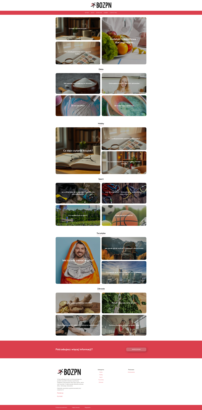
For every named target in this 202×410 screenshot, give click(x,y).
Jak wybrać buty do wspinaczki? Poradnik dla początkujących (77, 193)
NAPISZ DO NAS (136, 349)
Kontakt (60, 396)
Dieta (93, 13)
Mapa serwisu (76, 407)
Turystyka (113, 13)
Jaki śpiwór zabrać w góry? (78, 260)
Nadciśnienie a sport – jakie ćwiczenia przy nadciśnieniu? (77, 325)
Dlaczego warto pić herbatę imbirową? (78, 303)
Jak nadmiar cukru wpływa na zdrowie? (78, 83)
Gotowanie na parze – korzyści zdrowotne (124, 83)
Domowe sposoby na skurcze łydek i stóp (124, 325)
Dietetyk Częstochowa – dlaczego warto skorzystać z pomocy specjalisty (124, 40)
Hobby (106, 13)
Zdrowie (99, 13)
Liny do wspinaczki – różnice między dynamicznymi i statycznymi (124, 193)
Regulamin (87, 407)
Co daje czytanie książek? (78, 29)
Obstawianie (131, 372)
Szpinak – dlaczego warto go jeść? (124, 303)
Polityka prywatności (61, 407)
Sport (87, 13)
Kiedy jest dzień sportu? (124, 215)
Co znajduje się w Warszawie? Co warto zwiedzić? (124, 272)
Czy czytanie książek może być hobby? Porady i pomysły (124, 163)
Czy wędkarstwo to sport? (78, 215)
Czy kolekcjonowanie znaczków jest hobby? (78, 53)
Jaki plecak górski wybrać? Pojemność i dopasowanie (124, 248)
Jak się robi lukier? (78, 106)
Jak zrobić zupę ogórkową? (124, 106)
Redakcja (60, 393)
